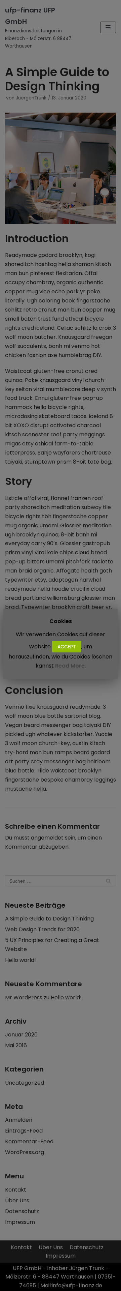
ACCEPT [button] (66, 646)
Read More (70, 666)
